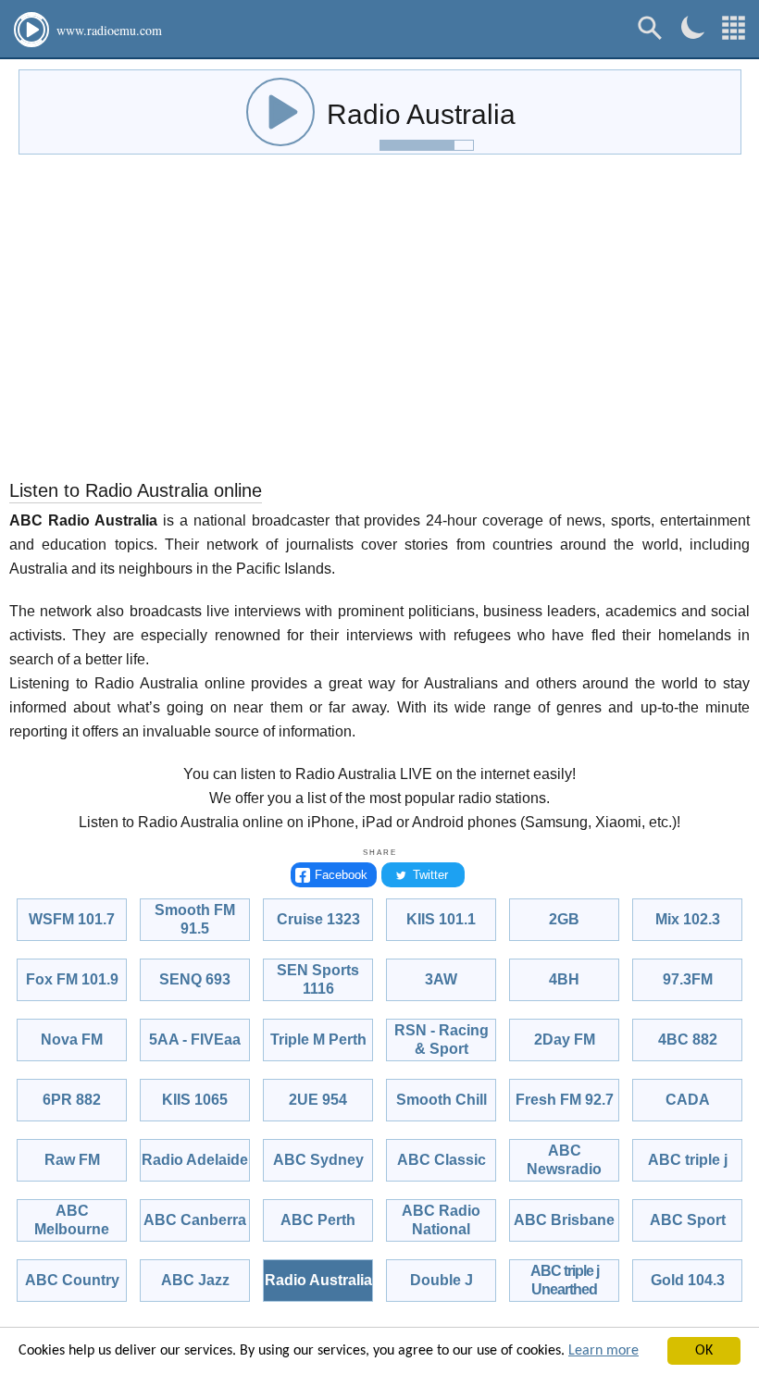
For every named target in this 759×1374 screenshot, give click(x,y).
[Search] (650, 28)
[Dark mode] (692, 27)
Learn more (603, 1350)
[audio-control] (280, 112)
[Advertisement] (379, 321)
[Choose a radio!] (733, 28)
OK (704, 1350)
